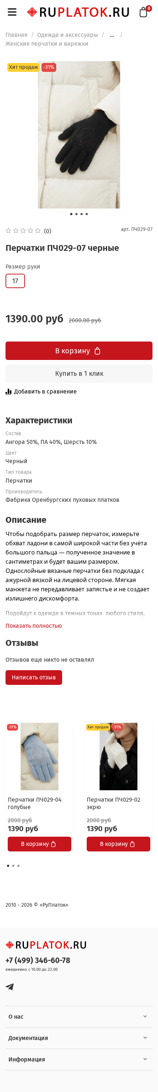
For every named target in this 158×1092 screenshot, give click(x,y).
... (112, 35)
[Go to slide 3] (81, 214)
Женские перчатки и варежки (47, 43)
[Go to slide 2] (76, 214)
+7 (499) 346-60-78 (38, 960)
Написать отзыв (34, 677)
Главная (17, 34)
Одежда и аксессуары (67, 34)
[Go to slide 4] (87, 214)
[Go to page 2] (13, 866)
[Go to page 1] (8, 866)
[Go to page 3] (18, 866)
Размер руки (23, 266)
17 (15, 281)
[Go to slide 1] (71, 214)
